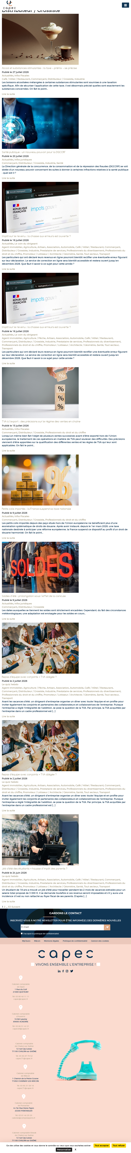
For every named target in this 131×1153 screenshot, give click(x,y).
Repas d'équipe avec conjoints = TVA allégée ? (29, 676)
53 (9, 906)
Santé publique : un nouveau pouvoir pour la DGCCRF (34, 152)
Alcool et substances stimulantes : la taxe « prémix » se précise (39, 68)
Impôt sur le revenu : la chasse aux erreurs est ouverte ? (36, 236)
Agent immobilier (12, 247)
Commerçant (39, 79)
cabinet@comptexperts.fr (23, 1118)
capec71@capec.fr (24, 1058)
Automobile (67, 247)
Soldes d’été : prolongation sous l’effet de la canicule (34, 596)
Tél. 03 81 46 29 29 (23, 1115)
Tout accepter (102, 1145)
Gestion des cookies (100, 941)
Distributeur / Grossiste (60, 79)
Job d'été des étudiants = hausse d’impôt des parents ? (34, 868)
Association (53, 247)
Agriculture (29, 247)
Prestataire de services (53, 250)
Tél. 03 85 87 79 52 (24, 1056)
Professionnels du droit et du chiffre (22, 345)
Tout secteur (91, 254)
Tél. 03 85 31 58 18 (25, 1086)
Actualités (7, 75)
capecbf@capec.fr (21, 1029)
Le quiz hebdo (10, 684)
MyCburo (26, 941)
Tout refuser (119, 1145)
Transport (104, 254)
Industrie (80, 79)
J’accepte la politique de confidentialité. (41, 934)
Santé (60, 163)
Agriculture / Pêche (34, 338)
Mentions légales (51, 941)
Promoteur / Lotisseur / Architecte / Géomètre (49, 254)
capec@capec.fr (21, 999)
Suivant (16, 906)
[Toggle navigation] (125, 5)
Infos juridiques (23, 159)
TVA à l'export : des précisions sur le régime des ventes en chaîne (41, 421)
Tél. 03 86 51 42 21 (20, 1026)
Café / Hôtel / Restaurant (16, 79)
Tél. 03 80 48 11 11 (20, 996)
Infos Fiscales (21, 75)
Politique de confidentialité (75, 941)
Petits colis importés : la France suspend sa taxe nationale (36, 508)
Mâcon (37, 941)
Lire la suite (8, 94)
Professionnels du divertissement (85, 250)
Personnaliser (64, 1149)
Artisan (41, 247)
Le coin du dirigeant (25, 243)
